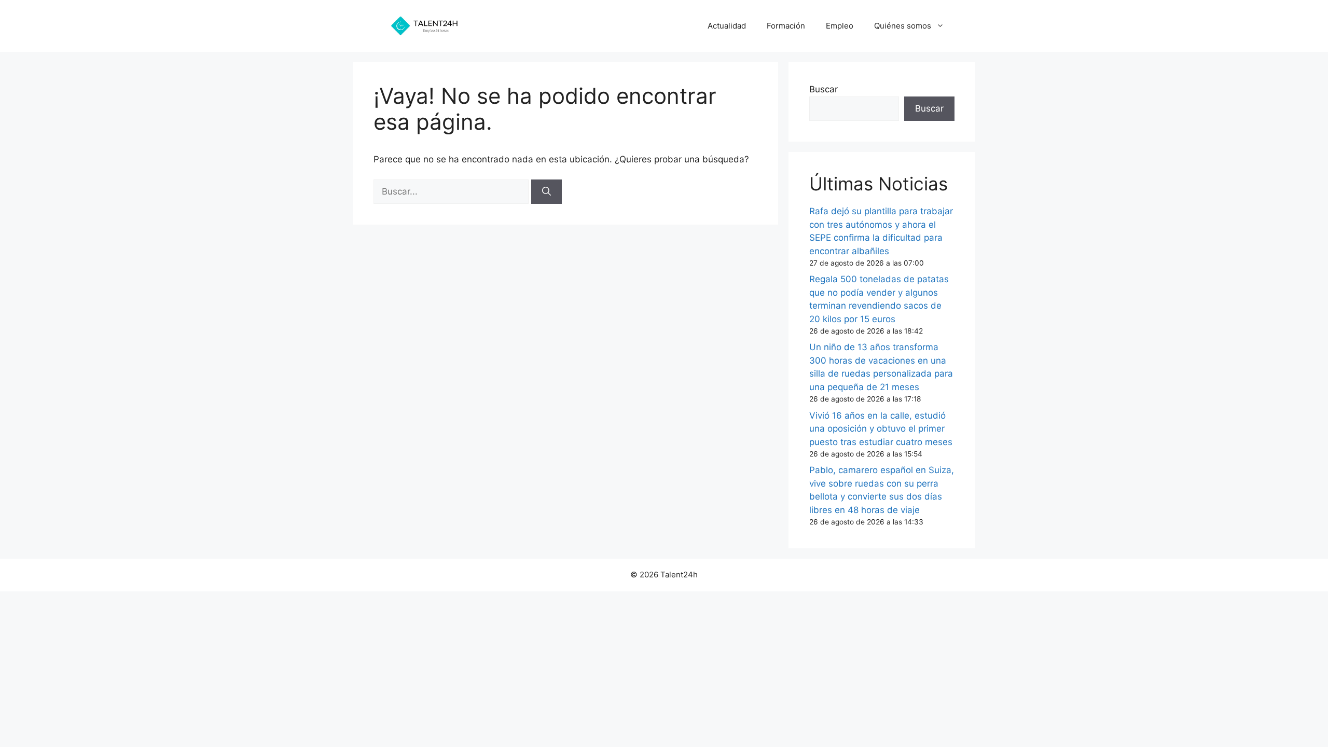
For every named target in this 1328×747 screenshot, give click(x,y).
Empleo (839, 26)
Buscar (823, 89)
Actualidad (727, 26)
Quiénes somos (902, 26)
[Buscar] (546, 191)
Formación (786, 26)
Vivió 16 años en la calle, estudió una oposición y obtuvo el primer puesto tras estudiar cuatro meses (880, 428)
